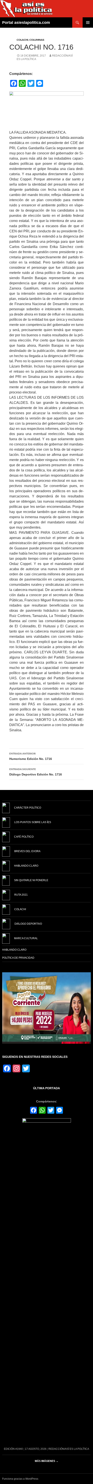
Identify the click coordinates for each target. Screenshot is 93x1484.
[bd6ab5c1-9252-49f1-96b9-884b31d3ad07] (46, 1007)
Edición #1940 (13, 1448)
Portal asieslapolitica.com (26, 22)
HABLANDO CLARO (14, 949)
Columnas (36, 39)
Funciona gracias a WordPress (20, 1478)
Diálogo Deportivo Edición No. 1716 (35, 771)
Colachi (22, 39)
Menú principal (88, 22)
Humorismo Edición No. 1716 (30, 756)
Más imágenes (46, 1461)
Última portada (46, 1088)
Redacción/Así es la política (68, 1448)
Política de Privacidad (18, 957)
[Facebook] (33, 1111)
